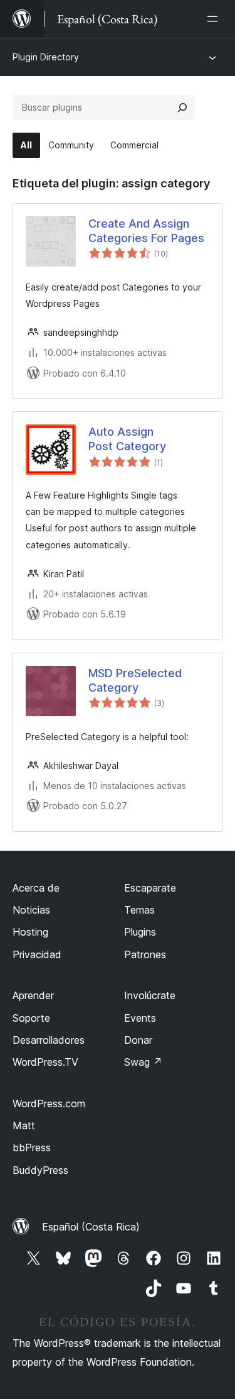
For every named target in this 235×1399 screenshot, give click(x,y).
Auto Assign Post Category (127, 439)
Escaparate (150, 888)
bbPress (32, 1147)
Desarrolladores (49, 1040)
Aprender (33, 995)
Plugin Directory (46, 57)
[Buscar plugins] (182, 107)
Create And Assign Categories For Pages (146, 231)
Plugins (140, 932)
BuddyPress (40, 1170)
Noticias (31, 910)
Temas (139, 910)
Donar (138, 1040)
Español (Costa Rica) (91, 1226)
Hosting (30, 932)
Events (140, 1018)
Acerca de (36, 888)
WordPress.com (49, 1103)
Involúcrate (149, 995)
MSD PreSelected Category (135, 680)
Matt (24, 1125)
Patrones (145, 954)
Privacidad (37, 954)
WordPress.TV (45, 1062)
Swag (143, 1062)
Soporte (31, 1018)
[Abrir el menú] (215, 19)
